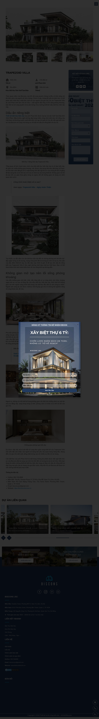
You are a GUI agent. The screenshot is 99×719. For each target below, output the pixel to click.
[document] (49, 359)
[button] (78, 324)
